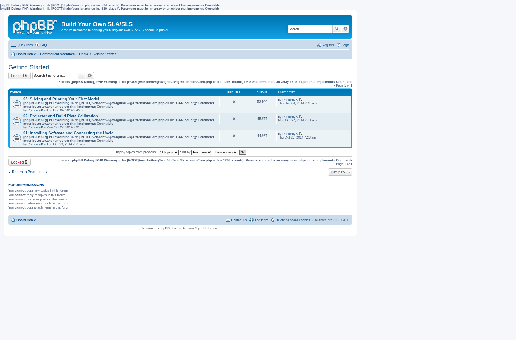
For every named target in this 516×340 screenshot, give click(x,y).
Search (336, 29)
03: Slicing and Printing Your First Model (61, 99)
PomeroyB (35, 110)
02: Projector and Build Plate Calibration (60, 116)
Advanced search (345, 29)
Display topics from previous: (136, 152)
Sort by (185, 152)
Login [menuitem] (345, 45)
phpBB (164, 228)
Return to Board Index (29, 172)
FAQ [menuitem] (43, 45)
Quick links (25, 45)
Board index (26, 220)
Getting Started (28, 67)
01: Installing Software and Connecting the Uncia (68, 133)
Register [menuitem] (328, 45)
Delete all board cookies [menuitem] (293, 220)
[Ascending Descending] (226, 152)
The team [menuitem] (261, 220)
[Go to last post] (300, 99)
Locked (17, 75)
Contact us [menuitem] (239, 220)
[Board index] (35, 25)
